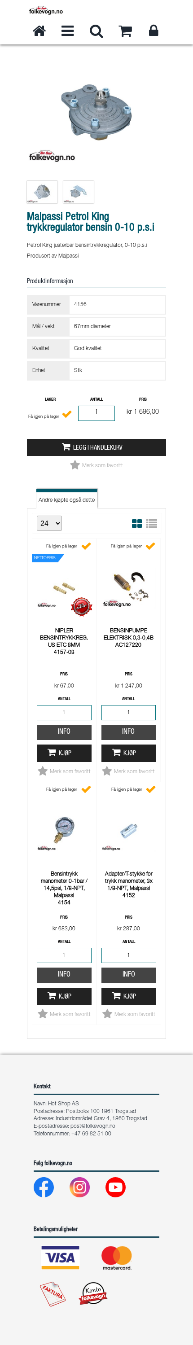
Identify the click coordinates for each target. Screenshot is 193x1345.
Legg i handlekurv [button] (98, 448)
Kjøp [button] (65, 754)
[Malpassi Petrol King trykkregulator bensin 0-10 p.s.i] (96, 172)
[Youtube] (122, 1189)
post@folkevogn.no (92, 1126)
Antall (96, 400)
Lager (50, 400)
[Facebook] (51, 1189)
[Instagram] (87, 1189)
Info (64, 732)
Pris (143, 400)
